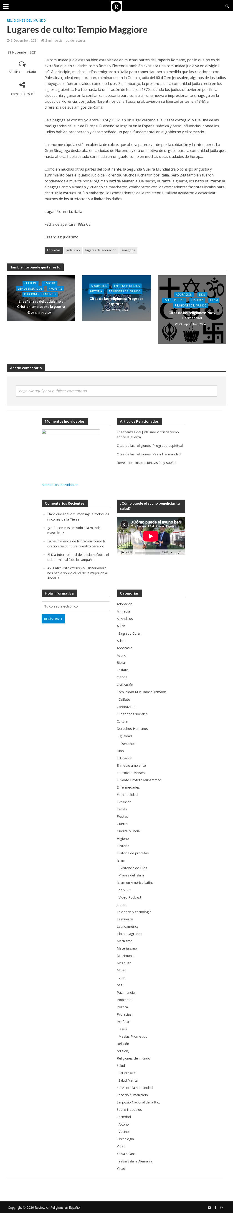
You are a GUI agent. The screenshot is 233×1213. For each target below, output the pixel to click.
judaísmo (73, 250)
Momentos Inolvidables (60, 484)
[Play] (122, 552)
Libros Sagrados (30, 289)
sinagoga (128, 250)
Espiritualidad (174, 300)
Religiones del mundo (26, 20)
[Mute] (171, 552)
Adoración (99, 286)
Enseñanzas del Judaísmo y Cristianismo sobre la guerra (41, 304)
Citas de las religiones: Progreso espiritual (116, 301)
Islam (214, 300)
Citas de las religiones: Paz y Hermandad (191, 315)
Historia (49, 283)
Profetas (55, 289)
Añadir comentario (22, 71)
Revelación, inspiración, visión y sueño (146, 462)
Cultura (30, 283)
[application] (151, 536)
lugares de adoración (100, 250)
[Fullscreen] (179, 552)
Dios (202, 294)
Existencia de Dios (127, 286)
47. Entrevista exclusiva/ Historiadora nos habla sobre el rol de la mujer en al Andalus (77, 573)
